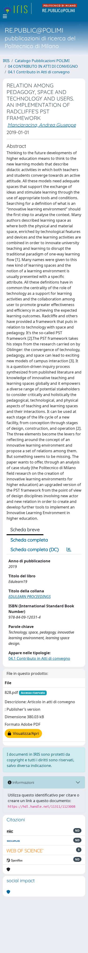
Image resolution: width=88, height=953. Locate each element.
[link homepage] (17, 8)
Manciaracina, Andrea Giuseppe (42, 125)
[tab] (69, 549)
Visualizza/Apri (25, 733)
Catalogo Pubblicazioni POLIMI (42, 60)
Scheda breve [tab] (25, 529)
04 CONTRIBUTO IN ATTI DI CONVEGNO (43, 66)
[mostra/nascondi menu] (5, 16)
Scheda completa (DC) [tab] (35, 549)
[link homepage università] (59, 8)
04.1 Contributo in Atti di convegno (39, 72)
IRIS (6, 60)
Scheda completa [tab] (29, 540)
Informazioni (22, 782)
